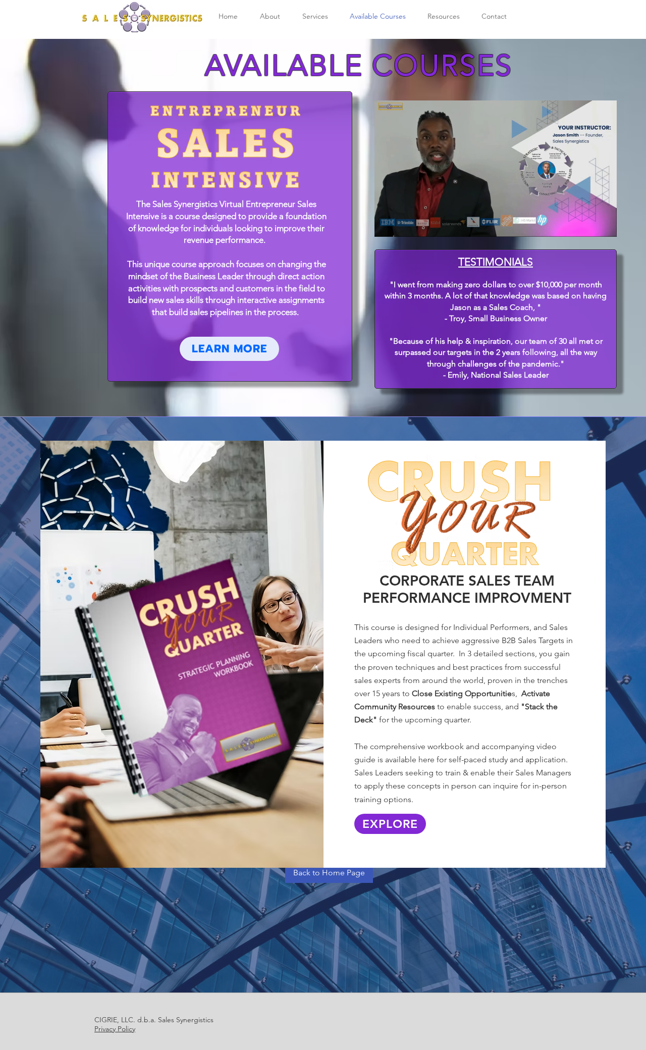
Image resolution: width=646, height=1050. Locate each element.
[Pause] (387, 223)
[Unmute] (404, 223)
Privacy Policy (114, 1028)
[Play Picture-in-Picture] (586, 223)
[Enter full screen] (603, 223)
